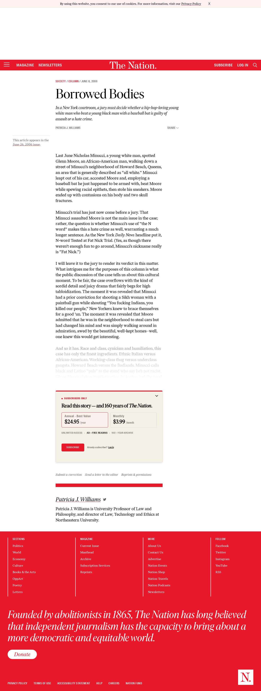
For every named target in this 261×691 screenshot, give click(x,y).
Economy (19, 559)
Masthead (87, 552)
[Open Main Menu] (7, 64)
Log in (111, 447)
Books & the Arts (24, 572)
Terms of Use (42, 683)
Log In (242, 65)
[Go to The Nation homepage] (133, 65)
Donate (22, 654)
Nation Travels (158, 579)
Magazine (25, 65)
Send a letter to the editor (101, 474)
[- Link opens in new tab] (104, 499)
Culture (18, 565)
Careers (114, 683)
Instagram (222, 559)
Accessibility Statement (73, 683)
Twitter (221, 552)
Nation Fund (134, 683)
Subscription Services (95, 565)
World (17, 552)
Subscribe (223, 65)
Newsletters (50, 65)
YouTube (221, 565)
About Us (154, 546)
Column (73, 81)
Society (61, 81)
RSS (218, 572)
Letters (18, 592)
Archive (85, 559)
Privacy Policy (191, 4)
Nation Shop (156, 572)
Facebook (222, 546)
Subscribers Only (75, 398)
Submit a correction (69, 474)
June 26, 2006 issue (26, 144)
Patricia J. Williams (68, 128)
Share (171, 128)
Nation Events (157, 565)
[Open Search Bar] (255, 65)
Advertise (154, 559)
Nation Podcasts (159, 585)
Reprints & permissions (136, 474)
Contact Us (155, 552)
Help (99, 683)
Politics (18, 546)
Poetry (17, 585)
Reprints (86, 572)
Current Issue (89, 546)
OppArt (18, 579)
